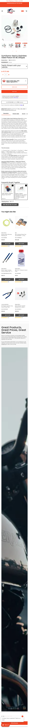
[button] (22, 11)
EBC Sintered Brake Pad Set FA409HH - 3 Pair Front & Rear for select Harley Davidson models (20, 235)
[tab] (6, 114)
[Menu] (2, 11)
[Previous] (2, 28)
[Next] (26, 28)
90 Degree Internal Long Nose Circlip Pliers (7, 306)
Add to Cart (14, 87)
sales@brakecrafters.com (11, 3)
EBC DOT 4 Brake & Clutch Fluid (21, 271)
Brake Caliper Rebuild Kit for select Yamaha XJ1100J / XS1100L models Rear (21, 195)
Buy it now (14, 91)
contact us (3, 344)
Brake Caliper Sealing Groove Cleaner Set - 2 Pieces (6, 271)
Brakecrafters (3, 232)
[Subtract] (2, 75)
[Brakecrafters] (11, 11)
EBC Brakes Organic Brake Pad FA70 (7, 194)
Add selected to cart (10, 204)
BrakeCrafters (4, 60)
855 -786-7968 (21, 108)
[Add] (8, 75)
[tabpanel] (14, 147)
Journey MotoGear (4, 304)
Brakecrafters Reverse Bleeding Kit (6, 235)
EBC (16, 232)
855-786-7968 (19, 3)
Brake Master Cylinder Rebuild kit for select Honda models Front (20, 306)
